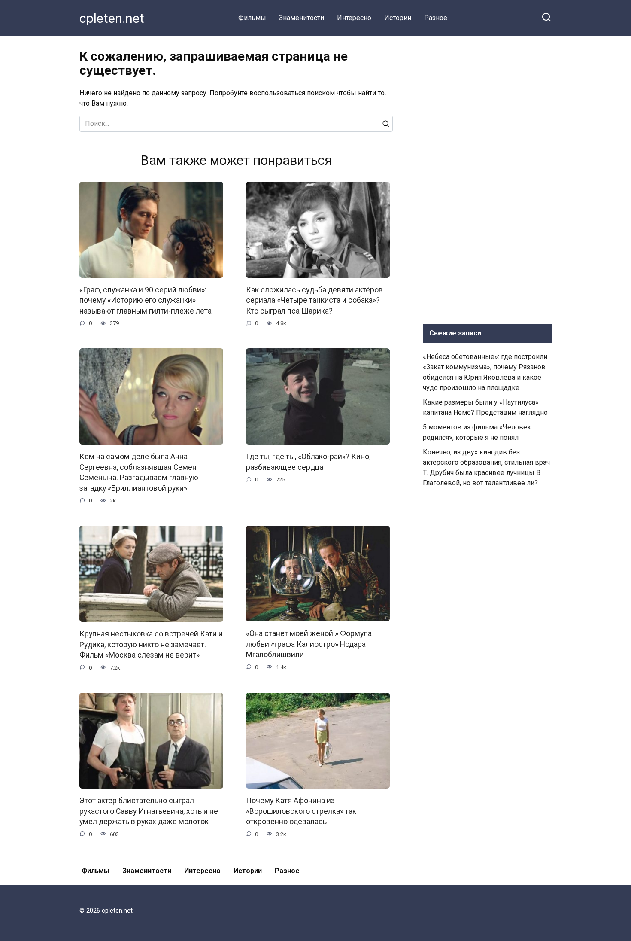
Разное (435, 18)
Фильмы (252, 18)
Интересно (354, 18)
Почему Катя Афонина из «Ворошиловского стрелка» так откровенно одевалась (301, 811)
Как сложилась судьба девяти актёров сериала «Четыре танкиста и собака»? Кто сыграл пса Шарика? (314, 300)
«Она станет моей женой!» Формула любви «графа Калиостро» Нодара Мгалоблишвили (309, 644)
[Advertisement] (487, 178)
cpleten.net (111, 18)
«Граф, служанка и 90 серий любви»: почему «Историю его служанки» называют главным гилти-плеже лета (145, 300)
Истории (397, 18)
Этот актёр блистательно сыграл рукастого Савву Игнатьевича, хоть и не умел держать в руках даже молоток (148, 811)
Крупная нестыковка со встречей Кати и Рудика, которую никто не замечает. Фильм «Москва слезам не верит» (151, 644)
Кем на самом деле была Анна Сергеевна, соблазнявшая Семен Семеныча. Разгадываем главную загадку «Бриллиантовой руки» (138, 472)
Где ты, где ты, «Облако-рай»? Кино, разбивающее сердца (308, 462)
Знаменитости (301, 18)
